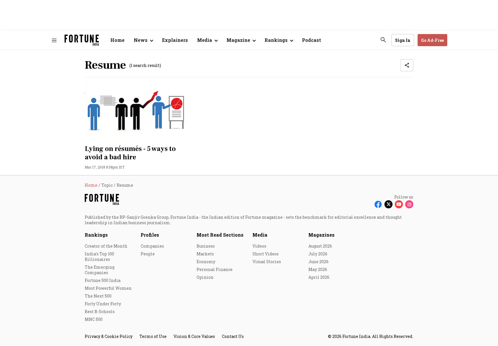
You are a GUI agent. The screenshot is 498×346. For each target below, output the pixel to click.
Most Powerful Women (108, 288)
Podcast (311, 40)
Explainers (175, 40)
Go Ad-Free (432, 40)
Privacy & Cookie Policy (109, 336)
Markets (205, 254)
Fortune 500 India (102, 280)
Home (117, 40)
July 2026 (317, 254)
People (148, 254)
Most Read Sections (220, 235)
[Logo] (82, 40)
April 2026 (318, 277)
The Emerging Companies (99, 269)
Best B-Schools (100, 311)
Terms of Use (153, 336)
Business (206, 246)
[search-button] (383, 39)
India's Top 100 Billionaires (99, 256)
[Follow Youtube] (399, 204)
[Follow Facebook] (378, 204)
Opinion (205, 277)
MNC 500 (94, 319)
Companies (152, 246)
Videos (259, 246)
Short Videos (265, 254)
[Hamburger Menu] (54, 40)
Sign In (402, 40)
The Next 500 (98, 296)
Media (259, 235)
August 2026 (320, 246)
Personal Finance (215, 269)
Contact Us (233, 336)
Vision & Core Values (194, 336)
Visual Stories (266, 261)
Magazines (321, 235)
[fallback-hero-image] (136, 112)
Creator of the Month (106, 246)
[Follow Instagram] (409, 204)
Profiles (150, 235)
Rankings (96, 235)
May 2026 (317, 269)
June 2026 (318, 261)
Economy (206, 261)
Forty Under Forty (103, 303)
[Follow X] (388, 204)
